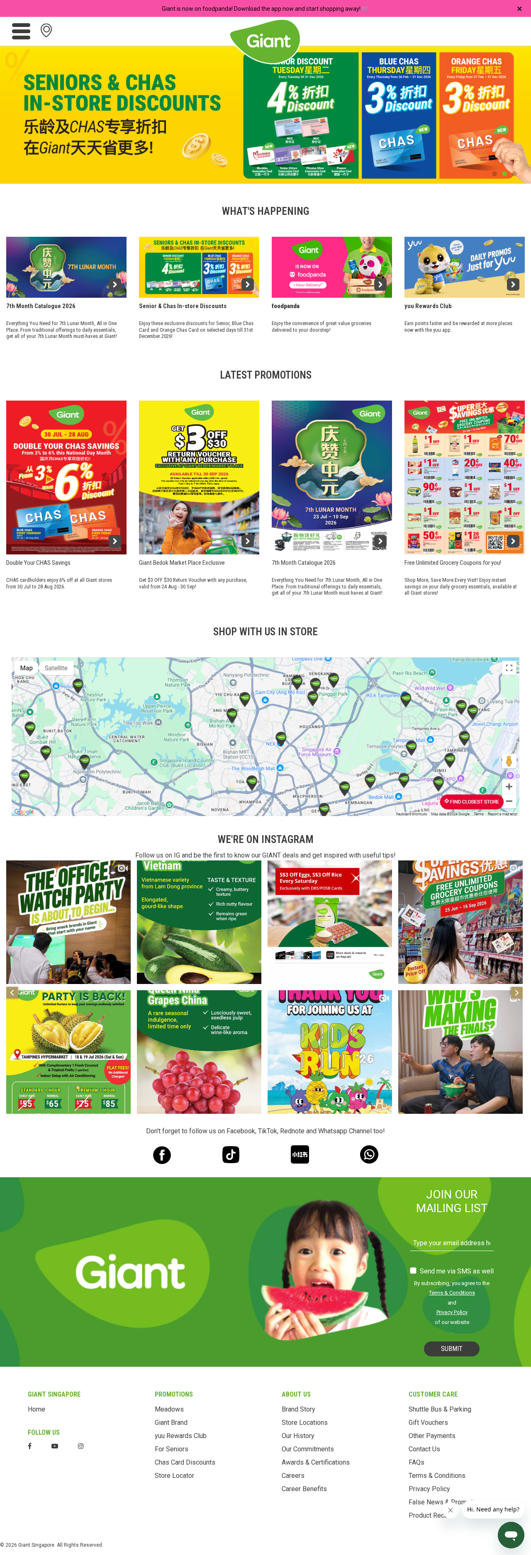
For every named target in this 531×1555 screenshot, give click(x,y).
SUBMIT (452, 1349)
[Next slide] (517, 993)
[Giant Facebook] (162, 1154)
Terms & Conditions (452, 1293)
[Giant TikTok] (230, 1154)
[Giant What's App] (369, 1154)
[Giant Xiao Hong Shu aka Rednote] (300, 1154)
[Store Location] (265, 736)
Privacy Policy (452, 1312)
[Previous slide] (12, 993)
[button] (494, 173)
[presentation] (18, 113)
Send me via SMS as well (457, 1271)
